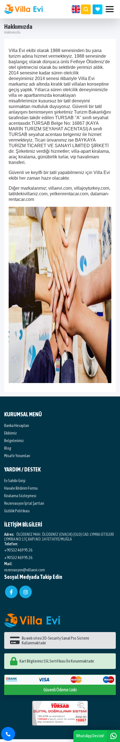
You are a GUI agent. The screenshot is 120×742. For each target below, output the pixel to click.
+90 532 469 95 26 (18, 550)
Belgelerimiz (14, 440)
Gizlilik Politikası (17, 510)
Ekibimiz (10, 433)
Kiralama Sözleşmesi (20, 495)
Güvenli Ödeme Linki (60, 689)
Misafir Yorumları (17, 455)
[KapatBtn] (8, 734)
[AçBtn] (86, 9)
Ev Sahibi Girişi (14, 480)
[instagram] (25, 592)
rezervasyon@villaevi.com (24, 569)
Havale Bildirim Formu (21, 488)
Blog (7, 448)
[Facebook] (11, 592)
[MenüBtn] (109, 9)
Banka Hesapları (16, 425)
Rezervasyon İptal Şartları (24, 503)
